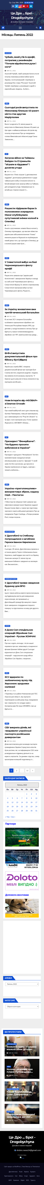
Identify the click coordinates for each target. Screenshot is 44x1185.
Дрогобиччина (9, 531)
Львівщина (10, 1111)
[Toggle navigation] (20, 27)
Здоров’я (32, 1176)
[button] (37, 28)
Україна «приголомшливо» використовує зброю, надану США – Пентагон (22, 491)
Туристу (32, 1180)
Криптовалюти (8, 1176)
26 (12, 811)
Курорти (32, 1171)
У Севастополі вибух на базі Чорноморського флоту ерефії (21, 265)
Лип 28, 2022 (11, 741)
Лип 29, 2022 (11, 546)
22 (27, 806)
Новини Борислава (13, 1089)
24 (36, 806)
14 (22, 802)
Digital (22, 1180)
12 (27, 771)
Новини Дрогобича (11, 578)
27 (17, 811)
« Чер (7, 817)
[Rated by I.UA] (22, 1158)
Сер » (13, 817)
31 (36, 811)
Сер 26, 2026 (13, 1053)
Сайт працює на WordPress (12, 1166)
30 (31, 811)
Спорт (26, 1176)
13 (17, 802)
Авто (38, 1176)
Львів (20, 1171)
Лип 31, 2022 (11, 70)
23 (31, 806)
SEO (27, 1180)
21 (22, 806)
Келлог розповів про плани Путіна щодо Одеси (20, 1072)
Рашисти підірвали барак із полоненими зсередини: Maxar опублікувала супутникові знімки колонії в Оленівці (21, 215)
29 (27, 811)
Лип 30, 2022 (11, 316)
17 (36, 802)
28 (22, 811)
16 (31, 802)
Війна (6, 103)
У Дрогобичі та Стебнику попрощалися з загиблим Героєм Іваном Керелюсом (20, 539)
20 (17, 806)
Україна (7, 625)
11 (8, 802)
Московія (8, 53)
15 (27, 802)
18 (8, 806)
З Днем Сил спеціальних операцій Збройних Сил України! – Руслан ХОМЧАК (20, 633)
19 (12, 806)
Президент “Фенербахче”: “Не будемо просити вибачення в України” (20, 444)
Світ (6, 154)
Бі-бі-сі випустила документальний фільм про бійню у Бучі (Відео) (21, 356)
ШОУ (6, 396)
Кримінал (16, 1180)
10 (36, 798)
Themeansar (36, 1166)
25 (8, 811)
